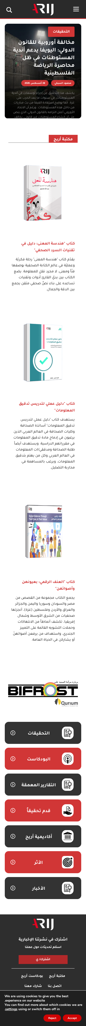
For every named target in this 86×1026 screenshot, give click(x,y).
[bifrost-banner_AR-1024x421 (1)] (43, 694)
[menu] (76, 9)
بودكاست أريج (32, 976)
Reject (52, 1018)
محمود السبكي (62, 83)
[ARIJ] (43, 924)
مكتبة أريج (63, 139)
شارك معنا (33, 986)
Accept (72, 1018)
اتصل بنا (55, 986)
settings (11, 1009)
